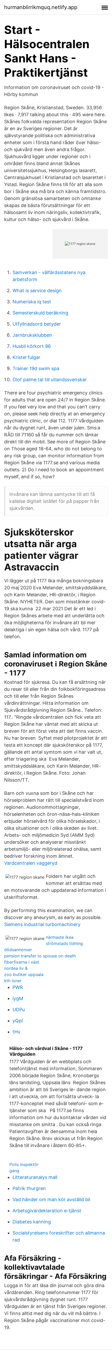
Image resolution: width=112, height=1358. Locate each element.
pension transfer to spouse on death (40, 955)
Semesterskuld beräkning (40, 312)
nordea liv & (16, 968)
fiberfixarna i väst (21, 962)
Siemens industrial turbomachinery (42, 924)
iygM (18, 998)
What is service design (37, 290)
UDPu (19, 1009)
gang (14, 1170)
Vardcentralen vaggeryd (30, 863)
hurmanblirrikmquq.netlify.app (40, 7)
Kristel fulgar (26, 357)
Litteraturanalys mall (35, 1177)
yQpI (18, 1020)
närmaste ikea (59, 937)
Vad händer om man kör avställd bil (51, 1199)
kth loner (13, 980)
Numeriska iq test (32, 301)
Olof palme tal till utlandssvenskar (50, 379)
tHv (16, 1031)
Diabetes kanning (32, 1221)
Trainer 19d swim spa (36, 368)
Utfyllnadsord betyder (37, 324)
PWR (18, 987)
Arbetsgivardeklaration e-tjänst (47, 1210)
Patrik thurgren (29, 1188)
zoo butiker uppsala (23, 974)
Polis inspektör (24, 1164)
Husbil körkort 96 (32, 346)
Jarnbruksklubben (32, 335)
